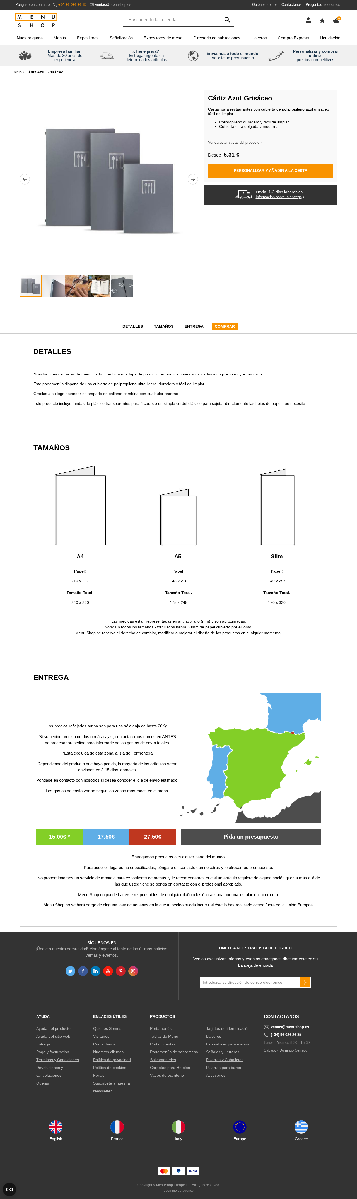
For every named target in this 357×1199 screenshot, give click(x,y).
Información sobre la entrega (279, 197)
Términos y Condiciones (57, 1059)
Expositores (88, 37)
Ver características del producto (233, 142)
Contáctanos (291, 5)
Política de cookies (109, 1067)
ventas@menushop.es (113, 5)
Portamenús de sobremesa (174, 1052)
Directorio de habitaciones (216, 37)
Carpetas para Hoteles (170, 1067)
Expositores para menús (227, 1044)
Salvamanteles (163, 1059)
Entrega (194, 326)
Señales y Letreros (222, 1052)
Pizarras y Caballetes (224, 1059)
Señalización (121, 37)
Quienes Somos (107, 1028)
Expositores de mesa (163, 37)
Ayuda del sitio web (53, 1036)
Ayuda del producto (53, 1028)
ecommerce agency (179, 1191)
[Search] (227, 20)
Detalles (132, 326)
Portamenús (161, 1028)
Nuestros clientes (108, 1052)
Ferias (98, 1075)
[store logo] (36, 20)
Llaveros (259, 37)
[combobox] (178, 20)
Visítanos (101, 1036)
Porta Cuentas (162, 1044)
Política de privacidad (112, 1059)
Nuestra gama (30, 37)
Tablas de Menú (164, 1036)
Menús (60, 37)
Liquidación (330, 37)
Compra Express (293, 37)
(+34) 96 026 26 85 (286, 1035)
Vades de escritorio (167, 1075)
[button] (25, 179)
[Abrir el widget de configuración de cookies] (9, 1189)
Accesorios (215, 1075)
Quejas (42, 1083)
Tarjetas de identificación (228, 1028)
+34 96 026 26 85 (72, 5)
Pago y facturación (52, 1052)
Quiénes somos (265, 5)
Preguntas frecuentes (323, 5)
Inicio (17, 72)
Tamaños (163, 326)
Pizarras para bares (223, 1067)
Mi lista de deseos (322, 20)
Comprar (225, 326)
